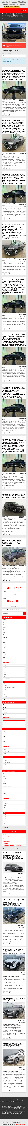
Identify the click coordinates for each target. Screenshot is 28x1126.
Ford (4, 634)
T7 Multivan (6, 685)
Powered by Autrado (21, 1124)
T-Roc (5, 683)
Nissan (5, 644)
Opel (4, 647)
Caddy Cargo (6, 665)
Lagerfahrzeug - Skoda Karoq (14, 1066)
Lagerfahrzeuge (7, 617)
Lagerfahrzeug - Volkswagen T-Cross (14, 559)
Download (5, 843)
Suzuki (4, 657)
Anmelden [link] (14, 831)
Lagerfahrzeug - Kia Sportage (14, 971)
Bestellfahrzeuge (8, 729)
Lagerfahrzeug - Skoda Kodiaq (14, 1017)
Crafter (5, 669)
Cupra (4, 627)
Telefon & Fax (6, 841)
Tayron (5, 691)
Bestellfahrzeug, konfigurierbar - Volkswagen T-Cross (14, 91)
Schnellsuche (14, 606)
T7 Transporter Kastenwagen (9, 687)
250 (20, 588)
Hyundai (5, 639)
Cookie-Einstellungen (14, 1101)
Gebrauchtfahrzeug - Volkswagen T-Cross (14, 513)
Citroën (5, 625)
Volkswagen (6, 662)
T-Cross (5, 681)
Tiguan (5, 692)
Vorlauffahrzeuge (8, 702)
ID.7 (5, 676)
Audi (4, 622)
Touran (5, 696)
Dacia (4, 629)
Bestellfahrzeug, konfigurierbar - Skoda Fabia (14, 873)
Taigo (5, 689)
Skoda (4, 655)
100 (16, 588)
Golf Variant (6, 672)
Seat (4, 652)
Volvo (4, 699)
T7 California (6, 758)
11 (19, 601)
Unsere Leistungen (8, 837)
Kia (4, 642)
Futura (5, 637)
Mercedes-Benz (7, 786)
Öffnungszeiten (7, 839)
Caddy (5, 749)
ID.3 (5, 674)
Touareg (5, 694)
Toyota (5, 660)
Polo (5, 680)
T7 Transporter (7, 762)
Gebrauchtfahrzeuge (9, 771)
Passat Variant (7, 678)
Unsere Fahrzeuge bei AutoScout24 (12, 845)
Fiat (4, 632)
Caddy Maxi (6, 667)
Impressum (5, 1100)
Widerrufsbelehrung (17, 1100)
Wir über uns (6, 834)
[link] (3, 114)
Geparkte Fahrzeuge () (15, 609)
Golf (5, 671)
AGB (10, 1100)
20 (10, 588)
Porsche (5, 650)
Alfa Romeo (6, 620)
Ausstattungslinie (6, 53)
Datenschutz (5, 1101)
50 (13, 588)
